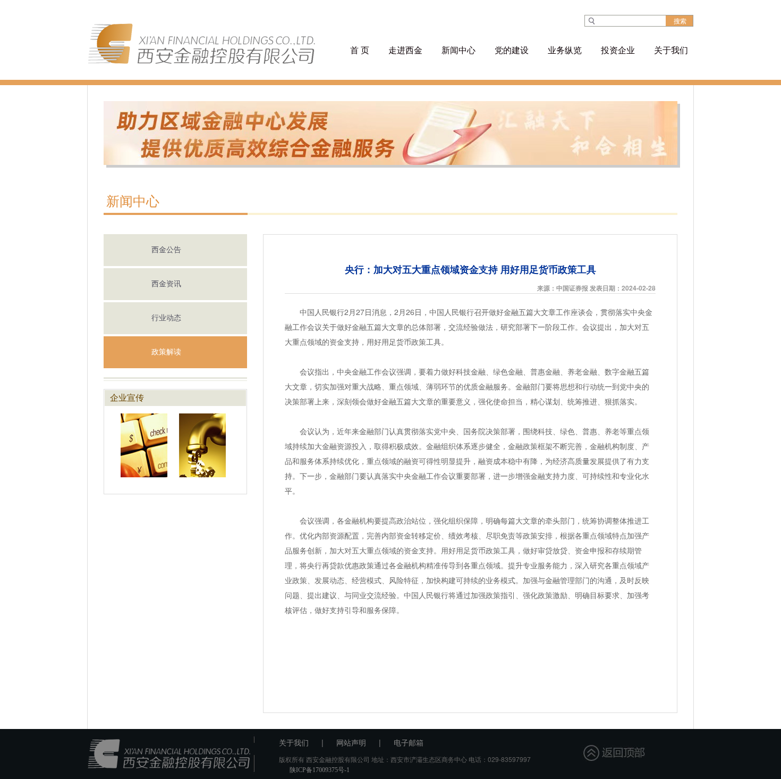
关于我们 (294, 743)
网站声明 (351, 743)
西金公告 (166, 250)
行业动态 (166, 318)
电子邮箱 (408, 743)
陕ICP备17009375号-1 (320, 770)
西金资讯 (166, 284)
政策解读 (166, 352)
